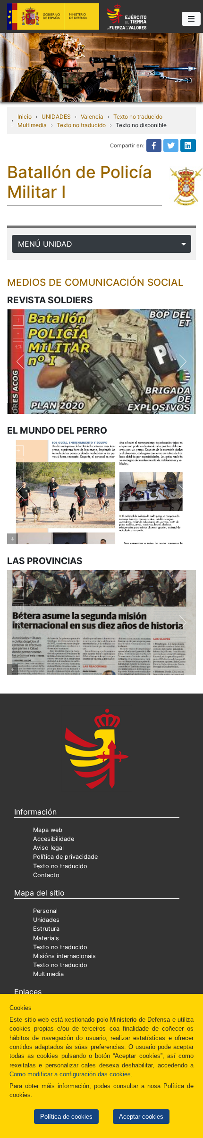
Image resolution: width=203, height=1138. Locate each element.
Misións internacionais (64, 956)
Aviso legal (48, 847)
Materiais (46, 938)
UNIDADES (56, 116)
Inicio (24, 116)
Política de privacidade (65, 856)
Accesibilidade (53, 838)
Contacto (46, 875)
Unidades (46, 919)
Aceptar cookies (141, 1116)
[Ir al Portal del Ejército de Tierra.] (101, 67)
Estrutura (46, 928)
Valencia (92, 116)
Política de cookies (66, 1116)
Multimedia (32, 125)
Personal (45, 910)
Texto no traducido (137, 116)
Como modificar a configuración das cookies (70, 1074)
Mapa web (47, 829)
